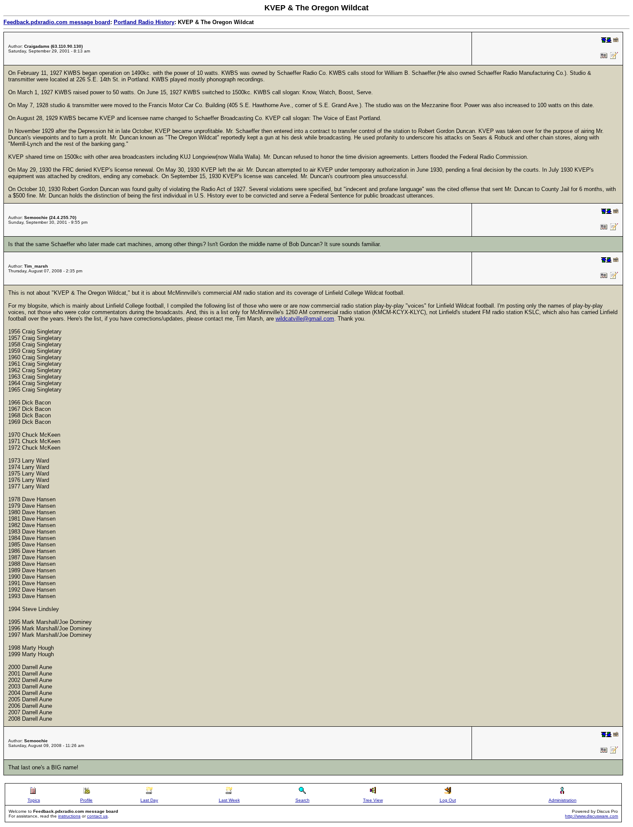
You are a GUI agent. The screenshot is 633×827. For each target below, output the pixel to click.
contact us (97, 816)
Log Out (448, 800)
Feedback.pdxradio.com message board (56, 22)
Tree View (373, 800)
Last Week (229, 800)
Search (302, 800)
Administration (563, 800)
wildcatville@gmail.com (305, 318)
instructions (69, 816)
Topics (34, 800)
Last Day (149, 800)
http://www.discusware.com (591, 816)
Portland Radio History (144, 22)
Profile (86, 800)
